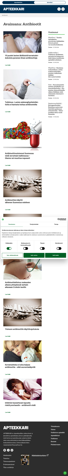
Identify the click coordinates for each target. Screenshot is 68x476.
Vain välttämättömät (12, 255)
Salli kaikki (56, 255)
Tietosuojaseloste (9, 461)
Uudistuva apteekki (58, 432)
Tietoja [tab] (56, 224)
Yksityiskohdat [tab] (34, 224)
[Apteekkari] (13, 9)
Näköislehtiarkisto (39, 456)
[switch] (25, 248)
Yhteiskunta (55, 426)
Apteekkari (50, 2)
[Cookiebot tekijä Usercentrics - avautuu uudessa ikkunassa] (59, 219)
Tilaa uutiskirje (8, 467)
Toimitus (6, 458)
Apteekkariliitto (18, 2)
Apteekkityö (55, 435)
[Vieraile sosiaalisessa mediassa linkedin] (4, 450)
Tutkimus (54, 438)
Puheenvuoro (55, 444)
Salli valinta (34, 255)
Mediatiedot (7, 455)
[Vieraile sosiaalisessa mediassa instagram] (12, 450)
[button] (59, 9)
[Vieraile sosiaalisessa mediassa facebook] (8, 450)
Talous (53, 429)
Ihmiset (53, 441)
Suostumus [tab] (11, 224)
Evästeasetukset (8, 464)
